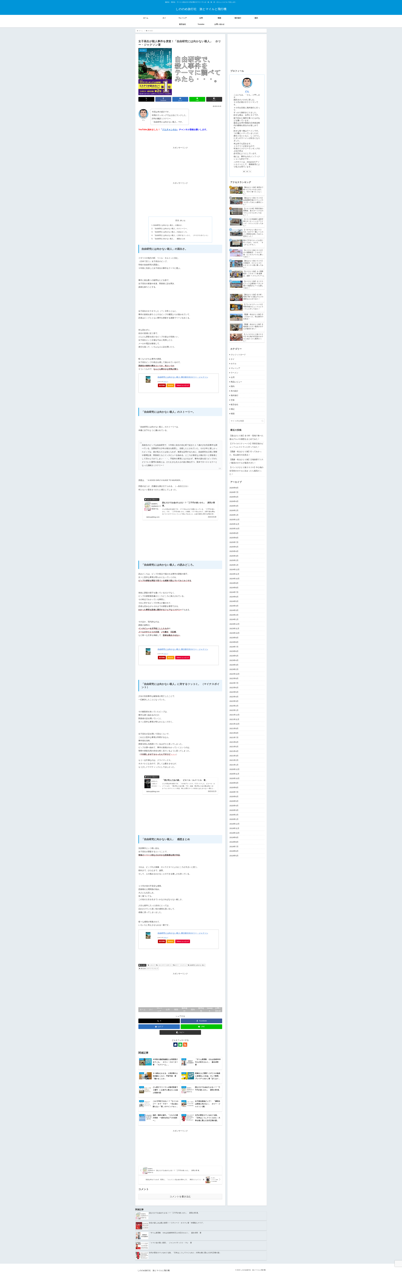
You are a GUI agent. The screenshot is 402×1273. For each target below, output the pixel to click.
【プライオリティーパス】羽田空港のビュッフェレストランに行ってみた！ (246, 445)
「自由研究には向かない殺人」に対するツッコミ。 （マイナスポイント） (181, 235)
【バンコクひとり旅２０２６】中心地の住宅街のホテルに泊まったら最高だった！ (246, 470)
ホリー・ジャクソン (180, 965)
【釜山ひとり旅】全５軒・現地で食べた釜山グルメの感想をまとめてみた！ (246, 437)
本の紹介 (143, 965)
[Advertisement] (180, 164)
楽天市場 (162, 385)
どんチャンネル (169, 129)
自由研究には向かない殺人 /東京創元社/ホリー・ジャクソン (183, 377)
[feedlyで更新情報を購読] (180, 1045)
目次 (177, 220)
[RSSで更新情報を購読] (185, 1045)
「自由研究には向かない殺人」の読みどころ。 (170, 232)
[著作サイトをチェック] (175, 1045)
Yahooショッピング (183, 385)
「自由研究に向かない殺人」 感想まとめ (169, 239)
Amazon (170, 385)
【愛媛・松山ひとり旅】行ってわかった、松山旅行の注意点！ (245, 453)
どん (247, 91)
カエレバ (165, 381)
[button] (214, 99)
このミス (152, 965)
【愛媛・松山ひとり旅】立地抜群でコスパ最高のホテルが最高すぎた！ (246, 461)
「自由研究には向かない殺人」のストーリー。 (170, 228)
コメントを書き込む (180, 1196)
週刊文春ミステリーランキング (149, 968)
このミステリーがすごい (165, 965)
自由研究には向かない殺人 (197, 965)
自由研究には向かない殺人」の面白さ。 (168, 225)
